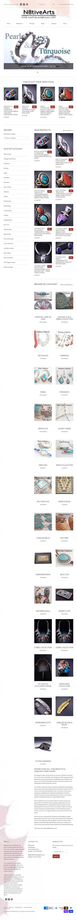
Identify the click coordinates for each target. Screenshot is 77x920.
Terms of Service (27, 907)
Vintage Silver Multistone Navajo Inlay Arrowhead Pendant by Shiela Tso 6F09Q (64, 232)
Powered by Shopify (30, 911)
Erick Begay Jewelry (9, 262)
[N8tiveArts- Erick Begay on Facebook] (21, 4)
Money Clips (7, 234)
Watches (6, 192)
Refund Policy (18, 907)
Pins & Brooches (8, 239)
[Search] (53, 4)
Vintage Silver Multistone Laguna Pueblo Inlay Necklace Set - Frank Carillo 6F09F (42, 269)
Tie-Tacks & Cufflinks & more (43, 685)
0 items (63, 4)
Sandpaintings (8, 220)
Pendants (6, 177)
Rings (43, 23)
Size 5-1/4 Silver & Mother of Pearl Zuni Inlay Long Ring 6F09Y (28, 109)
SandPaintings (43, 574)
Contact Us (7, 908)
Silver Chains (7, 187)
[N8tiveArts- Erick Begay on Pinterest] (27, 4)
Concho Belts (8, 210)
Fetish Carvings (8, 267)
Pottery (6, 215)
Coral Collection (8, 243)
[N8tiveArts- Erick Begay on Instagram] (24, 4)
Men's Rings (7, 253)
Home (8, 23)
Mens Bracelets (43, 723)
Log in (5, 4)
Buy (16, 107)
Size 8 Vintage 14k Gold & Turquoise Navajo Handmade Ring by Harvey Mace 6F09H (47, 110)
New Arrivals (7, 154)
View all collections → (66, 284)
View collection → (68, 130)
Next (70, 50)
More (65, 23)
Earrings (54, 23)
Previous (7, 50)
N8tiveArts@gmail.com (38, 855)
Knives (6, 196)
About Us (11, 907)
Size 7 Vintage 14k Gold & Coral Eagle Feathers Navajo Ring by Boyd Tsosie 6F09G (65, 110)
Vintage (31, 23)
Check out (70, 4)
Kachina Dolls (8, 229)
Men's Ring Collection (64, 685)
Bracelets (6, 182)
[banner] (38, 14)
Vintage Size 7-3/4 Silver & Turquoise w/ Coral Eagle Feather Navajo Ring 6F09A (42, 232)
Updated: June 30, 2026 (43, 318)
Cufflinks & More (9, 248)
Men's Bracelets (8, 257)
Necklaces (19, 23)
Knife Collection (64, 465)
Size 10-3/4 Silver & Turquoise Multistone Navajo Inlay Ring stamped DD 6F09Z (11, 110)
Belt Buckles (7, 201)
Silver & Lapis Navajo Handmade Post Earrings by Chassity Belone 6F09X (64, 260)
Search (5, 907)
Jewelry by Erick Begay (64, 724)
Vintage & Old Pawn (10, 159)
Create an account (14, 4)
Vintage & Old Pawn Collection (64, 318)
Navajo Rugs (7, 206)
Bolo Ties (6, 224)
